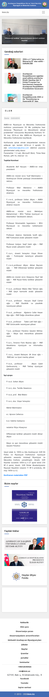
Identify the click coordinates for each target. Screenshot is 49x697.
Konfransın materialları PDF (16, 475)
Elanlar (6, 118)
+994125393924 (24, 667)
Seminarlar (24, 662)
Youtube (24, 683)
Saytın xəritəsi (24, 687)
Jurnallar (24, 658)
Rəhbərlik (24, 622)
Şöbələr (24, 644)
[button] (5, 31)
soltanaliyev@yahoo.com (18, 148)
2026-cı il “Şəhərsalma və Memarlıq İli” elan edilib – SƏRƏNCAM (33, 61)
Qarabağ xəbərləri (13, 51)
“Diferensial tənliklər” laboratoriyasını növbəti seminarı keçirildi (24, 39)
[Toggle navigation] (43, 12)
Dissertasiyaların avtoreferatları (24, 635)
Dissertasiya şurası (24, 631)
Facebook (24, 678)
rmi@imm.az (24, 671)
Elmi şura (24, 627)
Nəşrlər (24, 649)
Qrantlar (24, 653)
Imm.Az (5, 12)
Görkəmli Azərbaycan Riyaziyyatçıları (24, 640)
